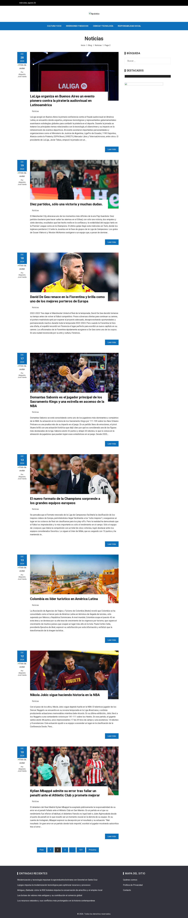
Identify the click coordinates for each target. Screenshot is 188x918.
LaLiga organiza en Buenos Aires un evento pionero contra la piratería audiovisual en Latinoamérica (62, 100)
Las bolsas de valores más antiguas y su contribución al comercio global (49, 895)
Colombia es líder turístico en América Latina (64, 599)
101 (81, 850)
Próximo (92, 850)
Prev (42, 850)
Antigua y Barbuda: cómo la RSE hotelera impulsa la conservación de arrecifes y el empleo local (59, 890)
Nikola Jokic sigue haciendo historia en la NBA (65, 695)
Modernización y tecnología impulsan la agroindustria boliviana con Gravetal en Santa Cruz (57, 880)
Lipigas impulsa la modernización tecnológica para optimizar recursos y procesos (53, 885)
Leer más (112, 149)
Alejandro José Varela (22, 75)
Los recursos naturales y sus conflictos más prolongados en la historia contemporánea (56, 900)
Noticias (35, 111)
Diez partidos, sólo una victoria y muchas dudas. (66, 204)
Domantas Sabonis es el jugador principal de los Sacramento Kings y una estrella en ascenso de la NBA (67, 401)
